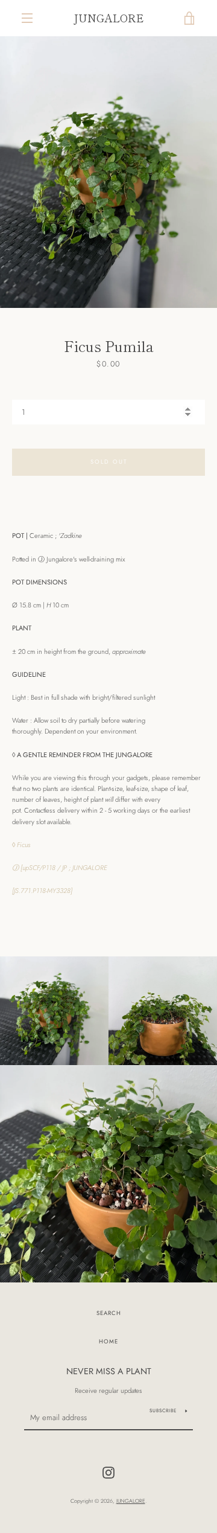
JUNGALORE (108, 17)
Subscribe (163, 1410)
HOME (108, 1341)
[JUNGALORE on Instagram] (108, 1472)
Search (108, 1313)
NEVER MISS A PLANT (108, 1371)
